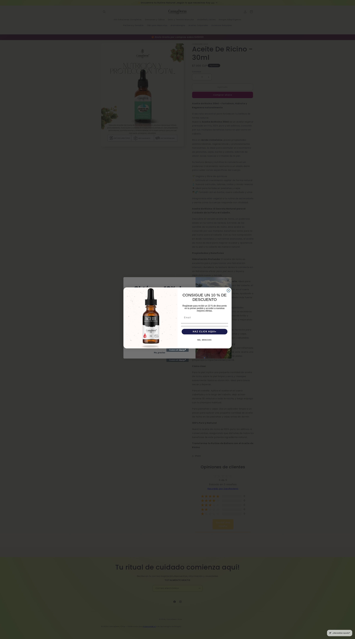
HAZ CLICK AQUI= (204, 331)
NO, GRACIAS (204, 340)
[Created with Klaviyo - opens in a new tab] (177, 350)
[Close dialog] (228, 290)
